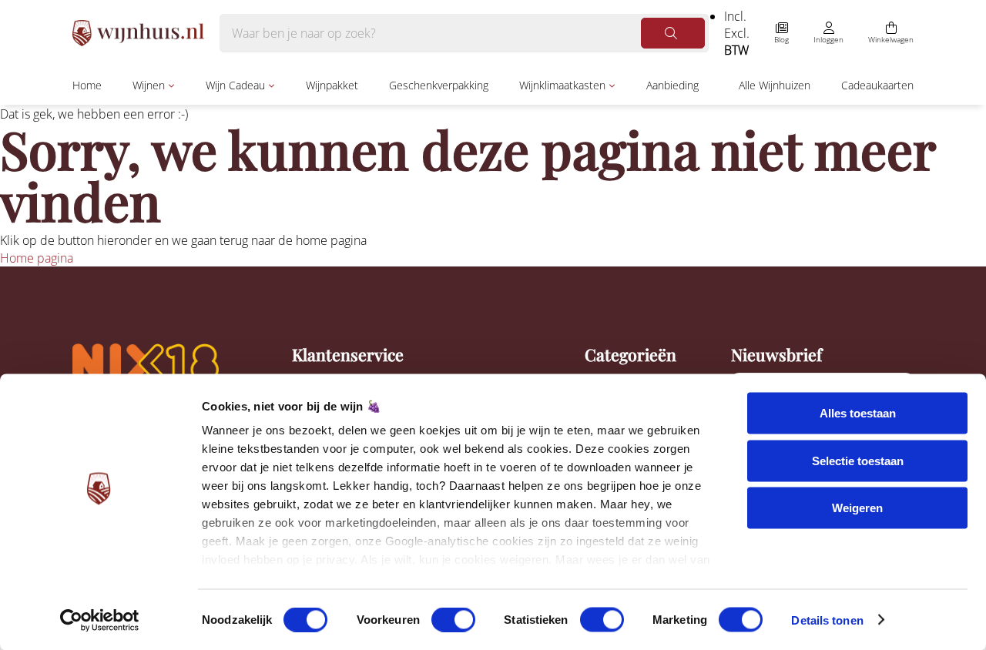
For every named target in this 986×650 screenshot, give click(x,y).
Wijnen (148, 85)
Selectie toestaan (858, 460)
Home (87, 85)
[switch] (453, 619)
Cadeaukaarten (877, 85)
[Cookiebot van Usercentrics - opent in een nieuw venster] (99, 620)
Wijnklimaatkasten (562, 85)
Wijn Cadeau (235, 85)
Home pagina (36, 258)
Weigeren (857, 507)
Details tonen (827, 619)
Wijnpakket (332, 85)
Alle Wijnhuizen (774, 85)
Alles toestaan (858, 413)
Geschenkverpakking (438, 85)
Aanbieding (672, 85)
